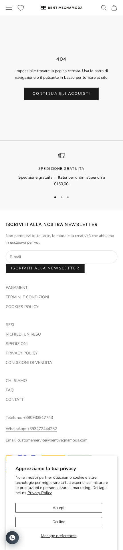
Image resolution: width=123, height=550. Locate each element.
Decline (58, 522)
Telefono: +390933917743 (29, 417)
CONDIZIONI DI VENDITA (29, 362)
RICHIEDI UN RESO (23, 334)
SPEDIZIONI (17, 343)
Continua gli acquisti (61, 93)
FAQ (10, 390)
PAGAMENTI (17, 287)
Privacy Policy (39, 493)
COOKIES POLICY (22, 307)
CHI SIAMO (16, 380)
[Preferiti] (21, 8)
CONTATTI (15, 399)
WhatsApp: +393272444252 (31, 428)
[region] (61, 169)
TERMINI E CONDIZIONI (27, 297)
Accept (59, 507)
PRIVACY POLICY (21, 353)
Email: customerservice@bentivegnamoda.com (47, 440)
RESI (10, 325)
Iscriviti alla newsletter (45, 268)
